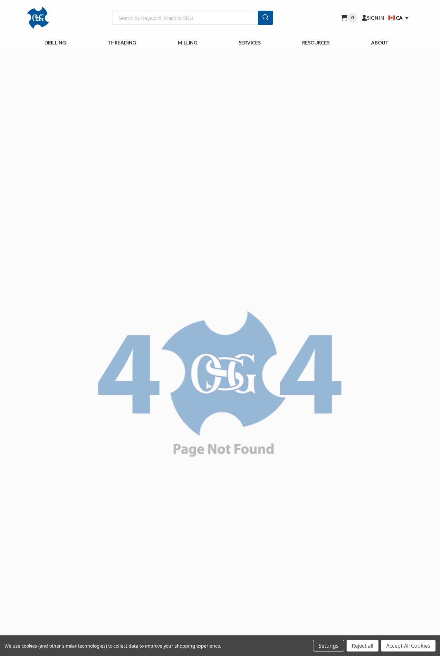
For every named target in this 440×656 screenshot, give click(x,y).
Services (250, 42)
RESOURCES (316, 42)
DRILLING (55, 42)
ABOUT (380, 42)
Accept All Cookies (408, 645)
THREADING (122, 42)
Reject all (362, 645)
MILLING (187, 42)
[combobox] (192, 18)
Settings (329, 645)
